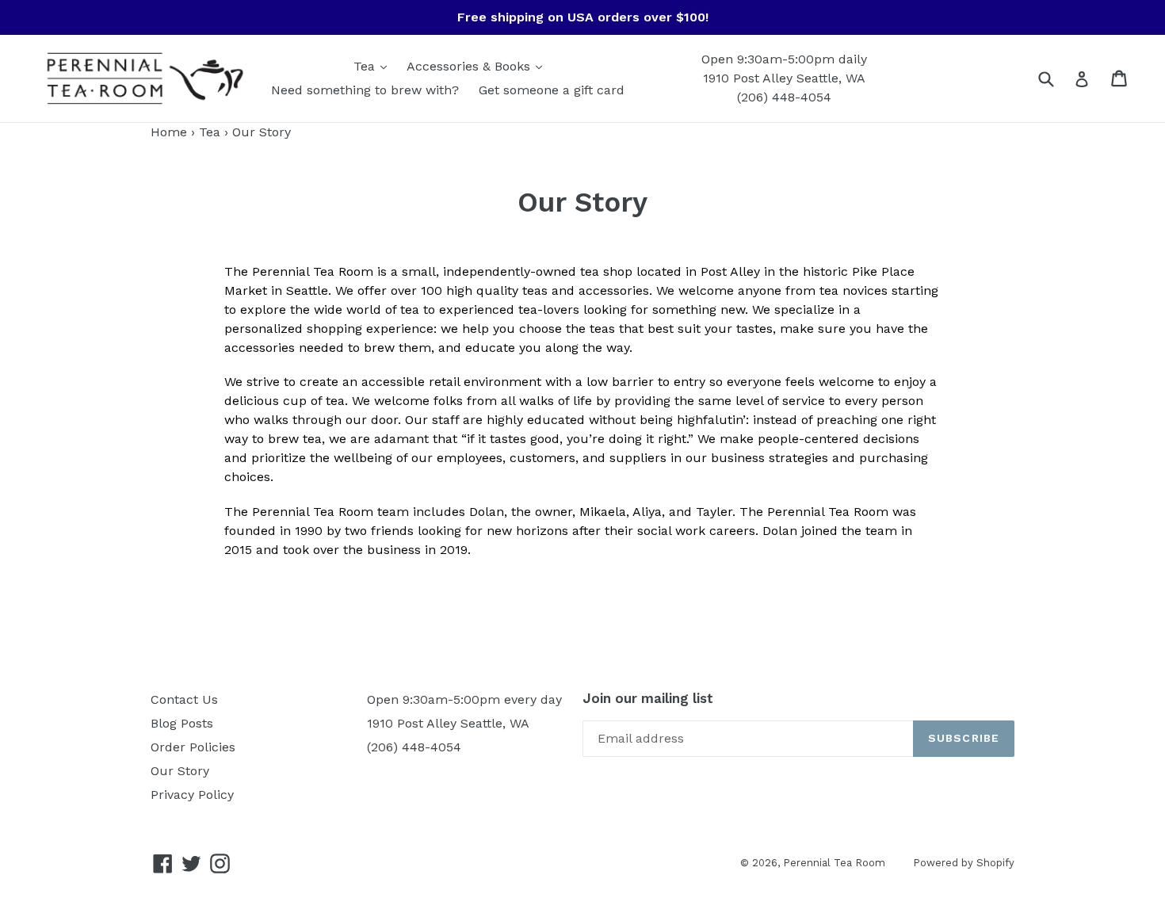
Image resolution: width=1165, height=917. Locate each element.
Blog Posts (182, 723)
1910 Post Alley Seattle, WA (784, 78)
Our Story (180, 770)
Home (169, 131)
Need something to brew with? (365, 89)
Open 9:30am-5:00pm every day (464, 699)
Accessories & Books (470, 66)
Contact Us (184, 699)
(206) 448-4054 (784, 97)
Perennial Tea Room (834, 863)
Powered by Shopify (963, 863)
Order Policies (193, 747)
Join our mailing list (647, 698)
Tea (366, 66)
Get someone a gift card (552, 89)
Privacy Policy (192, 794)
